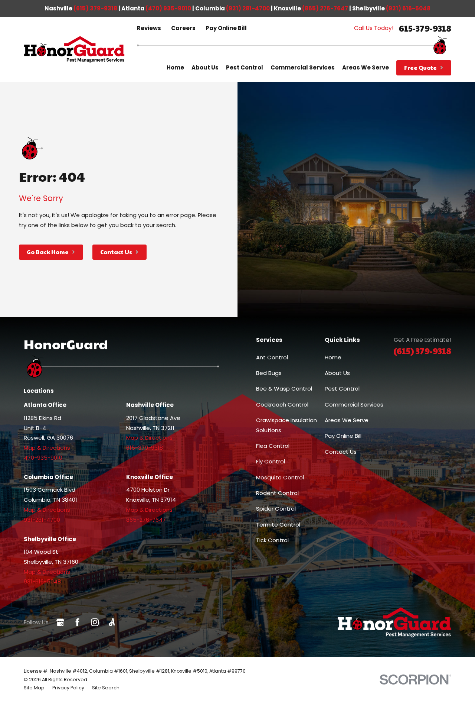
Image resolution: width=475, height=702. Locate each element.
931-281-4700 (42, 520)
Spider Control (276, 508)
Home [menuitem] (175, 67)
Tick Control (272, 540)
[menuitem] (34, 688)
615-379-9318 (425, 28)
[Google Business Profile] (60, 622)
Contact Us (341, 452)
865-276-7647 (146, 520)
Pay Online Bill (226, 28)
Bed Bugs (269, 373)
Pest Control (342, 388)
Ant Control (272, 357)
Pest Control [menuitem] (244, 67)
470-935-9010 (43, 458)
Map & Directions (47, 448)
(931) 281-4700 (248, 8)
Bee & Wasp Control (284, 388)
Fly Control (270, 461)
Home (333, 357)
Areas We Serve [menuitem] (365, 67)
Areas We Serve (346, 420)
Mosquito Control (280, 477)
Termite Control (278, 524)
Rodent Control (277, 493)
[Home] (74, 49)
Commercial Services (354, 404)
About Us (337, 373)
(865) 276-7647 (325, 8)
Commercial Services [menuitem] (303, 67)
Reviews (149, 28)
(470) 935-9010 (168, 8)
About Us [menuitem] (205, 67)
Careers (183, 28)
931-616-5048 (42, 581)
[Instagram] (95, 622)
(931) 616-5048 (408, 8)
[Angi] (112, 622)
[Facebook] (77, 622)
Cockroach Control (282, 404)
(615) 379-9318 (95, 8)
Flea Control (272, 446)
